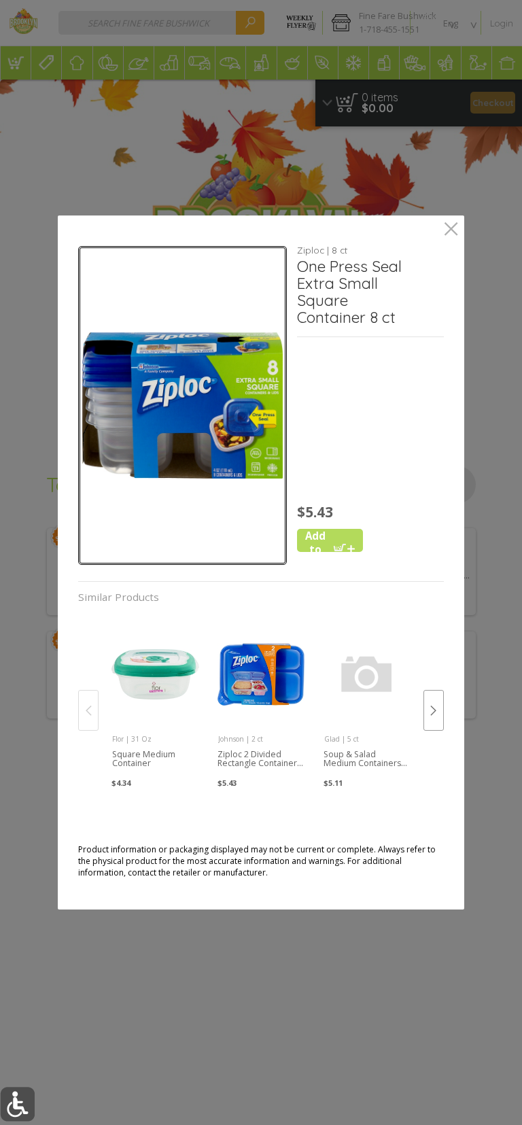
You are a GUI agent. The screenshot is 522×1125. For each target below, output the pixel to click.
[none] (155, 696)
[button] (182, 405)
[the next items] (433, 710)
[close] (451, 230)
